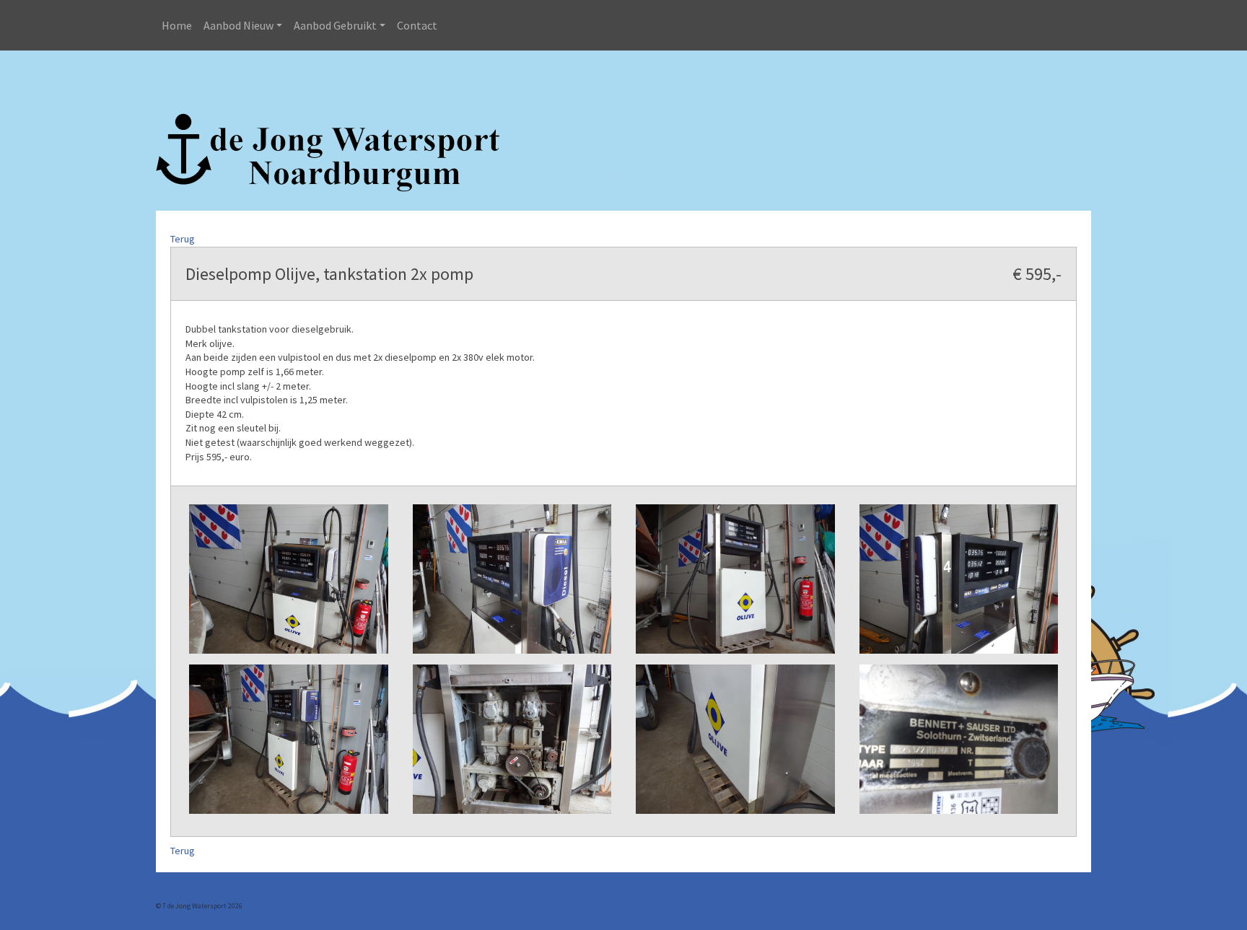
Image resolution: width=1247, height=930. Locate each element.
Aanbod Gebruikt (335, 25)
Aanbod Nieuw (239, 25)
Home (177, 25)
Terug (182, 238)
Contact (417, 25)
